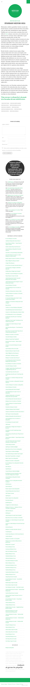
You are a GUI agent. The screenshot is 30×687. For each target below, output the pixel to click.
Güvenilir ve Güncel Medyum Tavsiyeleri (14, 273)
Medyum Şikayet (4, 684)
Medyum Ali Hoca (19, 684)
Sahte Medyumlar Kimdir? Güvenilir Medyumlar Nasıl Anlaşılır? (13, 278)
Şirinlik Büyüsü (9, 502)
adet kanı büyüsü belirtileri (10, 671)
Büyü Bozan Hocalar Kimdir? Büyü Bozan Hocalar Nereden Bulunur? (14, 331)
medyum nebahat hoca (7, 109)
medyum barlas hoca (15, 105)
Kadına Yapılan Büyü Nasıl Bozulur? (13, 246)
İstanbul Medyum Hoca (10, 569)
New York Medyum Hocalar (11, 551)
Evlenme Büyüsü (9, 527)
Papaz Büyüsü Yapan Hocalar (12, 275)
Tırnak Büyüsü (9, 531)
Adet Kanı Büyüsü (9, 510)
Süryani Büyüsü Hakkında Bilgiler (13, 471)
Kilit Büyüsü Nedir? (9, 295)
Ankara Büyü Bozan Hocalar (11, 631)
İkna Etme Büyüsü (9, 500)
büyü (7, 34)
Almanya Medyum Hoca (11, 558)
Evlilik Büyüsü (11, 182)
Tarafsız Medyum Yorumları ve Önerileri (14, 293)
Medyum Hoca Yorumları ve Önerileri (15, 195)
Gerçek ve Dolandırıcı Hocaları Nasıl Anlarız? (15, 411)
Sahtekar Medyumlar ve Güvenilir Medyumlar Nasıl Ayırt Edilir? (13, 396)
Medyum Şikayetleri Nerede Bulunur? (13, 416)
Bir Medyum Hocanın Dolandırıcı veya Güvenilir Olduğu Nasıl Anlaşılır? (13, 474)
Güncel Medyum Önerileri (11, 387)
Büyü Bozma (8, 305)
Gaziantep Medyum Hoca (11, 636)
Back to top (25, 685)
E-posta (4, 141)
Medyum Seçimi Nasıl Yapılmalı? (12, 339)
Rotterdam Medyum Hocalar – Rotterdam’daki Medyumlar (12, 611)
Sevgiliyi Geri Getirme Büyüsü (12, 504)
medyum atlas (5, 105)
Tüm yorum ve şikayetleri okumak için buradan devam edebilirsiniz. (14, 98)
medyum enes (15, 107)
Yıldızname (8, 424)
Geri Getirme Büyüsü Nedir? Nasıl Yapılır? (14, 453)
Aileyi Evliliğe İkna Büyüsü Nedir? (12, 260)
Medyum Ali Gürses (11, 684)
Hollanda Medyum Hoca (11, 556)
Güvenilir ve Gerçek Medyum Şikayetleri (14, 252)
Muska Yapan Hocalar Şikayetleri (12, 488)
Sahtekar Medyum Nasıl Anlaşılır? (13, 409)
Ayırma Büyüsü (9, 486)
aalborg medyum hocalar (16, 658)
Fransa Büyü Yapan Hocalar (11, 585)
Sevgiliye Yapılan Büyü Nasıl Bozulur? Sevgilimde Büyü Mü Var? (13, 369)
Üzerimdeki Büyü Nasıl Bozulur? (12, 371)
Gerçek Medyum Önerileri (11, 285)
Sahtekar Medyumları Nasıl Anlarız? (13, 240)
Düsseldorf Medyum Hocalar (12, 560)
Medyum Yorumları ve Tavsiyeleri (13, 538)
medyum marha (15, 656)
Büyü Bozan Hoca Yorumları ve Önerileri (14, 517)
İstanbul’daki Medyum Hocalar (12, 572)
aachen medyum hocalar (19, 669)
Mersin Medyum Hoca (10, 563)
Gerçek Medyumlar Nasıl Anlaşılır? (13, 389)
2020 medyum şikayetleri (10, 669)
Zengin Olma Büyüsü (10, 263)
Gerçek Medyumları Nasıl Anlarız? (13, 491)
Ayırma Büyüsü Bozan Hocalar (12, 348)
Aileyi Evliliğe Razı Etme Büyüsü (12, 353)
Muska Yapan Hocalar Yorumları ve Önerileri (15, 258)
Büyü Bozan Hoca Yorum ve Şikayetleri (14, 449)
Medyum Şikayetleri (15, 20)
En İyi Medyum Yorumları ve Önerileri (13, 363)
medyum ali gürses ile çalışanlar (15, 666)
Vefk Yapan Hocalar (10, 493)
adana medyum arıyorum (13, 661)
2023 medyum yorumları (19, 663)
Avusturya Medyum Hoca (11, 549)
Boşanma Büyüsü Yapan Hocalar (12, 350)
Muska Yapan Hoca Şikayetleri (12, 498)
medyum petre (5, 111)
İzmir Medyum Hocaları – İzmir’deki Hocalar (15, 587)
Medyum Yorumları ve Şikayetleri (15, 202)
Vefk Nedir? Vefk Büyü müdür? (12, 355)
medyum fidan (5, 103)
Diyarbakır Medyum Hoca (11, 567)
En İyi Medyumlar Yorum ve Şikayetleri (14, 314)
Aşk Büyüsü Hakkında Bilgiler (12, 446)
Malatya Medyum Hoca (10, 574)
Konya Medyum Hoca (10, 634)
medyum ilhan (11, 663)
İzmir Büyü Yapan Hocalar (11, 641)
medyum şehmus (14, 111)
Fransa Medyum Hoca (10, 546)
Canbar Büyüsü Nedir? (10, 444)
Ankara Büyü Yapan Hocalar (11, 629)
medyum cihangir (6, 107)
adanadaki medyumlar (10, 660)
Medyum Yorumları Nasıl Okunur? (13, 357)
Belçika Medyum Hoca (10, 553)
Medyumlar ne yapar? (10, 544)
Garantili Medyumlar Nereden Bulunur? (14, 309)
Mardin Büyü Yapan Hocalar (11, 582)
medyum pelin (18, 109)
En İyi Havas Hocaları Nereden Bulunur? (14, 265)
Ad (3, 137)
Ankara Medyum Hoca (10, 602)
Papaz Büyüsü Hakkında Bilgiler (12, 451)
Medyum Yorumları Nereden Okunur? (13, 529)
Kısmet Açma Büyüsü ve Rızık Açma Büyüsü (15, 534)
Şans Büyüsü (8, 466)
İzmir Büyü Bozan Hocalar (11, 638)
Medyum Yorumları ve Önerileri (12, 334)
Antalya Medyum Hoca (10, 604)
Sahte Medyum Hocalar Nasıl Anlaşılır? (14, 515)
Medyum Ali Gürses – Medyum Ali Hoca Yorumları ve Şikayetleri (14, 508)
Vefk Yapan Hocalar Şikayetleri (12, 414)
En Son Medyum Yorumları (14, 210)
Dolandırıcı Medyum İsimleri (11, 407)
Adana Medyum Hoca (10, 627)
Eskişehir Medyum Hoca (11, 625)
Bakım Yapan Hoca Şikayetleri (12, 458)
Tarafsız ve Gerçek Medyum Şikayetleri (14, 307)
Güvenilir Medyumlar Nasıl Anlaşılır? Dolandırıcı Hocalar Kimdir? (13, 441)
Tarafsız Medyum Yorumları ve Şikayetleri (14, 384)
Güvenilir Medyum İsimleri (11, 336)
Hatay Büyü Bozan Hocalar (11, 576)
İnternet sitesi (4, 144)
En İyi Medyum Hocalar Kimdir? (12, 422)
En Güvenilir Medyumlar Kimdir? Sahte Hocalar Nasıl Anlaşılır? (14, 298)
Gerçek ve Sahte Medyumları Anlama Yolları (15, 312)
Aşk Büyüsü (8, 495)
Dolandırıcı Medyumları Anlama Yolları (13, 291)
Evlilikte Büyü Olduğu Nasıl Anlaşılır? (13, 271)
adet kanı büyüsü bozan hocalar (15, 655)
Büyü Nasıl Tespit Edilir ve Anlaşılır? (13, 456)
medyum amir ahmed (16, 103)
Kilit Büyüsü (8, 513)
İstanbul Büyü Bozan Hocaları (12, 593)
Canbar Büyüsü (9, 536)
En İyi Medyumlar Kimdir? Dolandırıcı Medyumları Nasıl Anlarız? (13, 360)
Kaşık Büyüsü (8, 468)
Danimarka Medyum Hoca (11, 565)
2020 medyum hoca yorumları (11, 665)
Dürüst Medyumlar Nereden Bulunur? (13, 398)
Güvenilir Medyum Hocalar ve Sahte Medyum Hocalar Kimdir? (13, 255)
